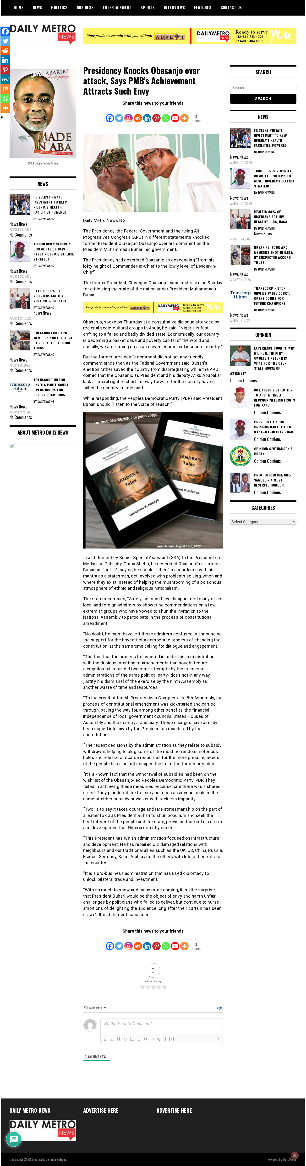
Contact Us (231, 7)
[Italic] (112, 1039)
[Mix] (5, 89)
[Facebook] (110, 115)
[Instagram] (128, 115)
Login (218, 1007)
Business (85, 7)
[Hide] (2, 117)
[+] (171, 1039)
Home (18, 7)
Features (202, 7)
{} (165, 1039)
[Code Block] (152, 1039)
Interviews (174, 7)
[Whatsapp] (166, 115)
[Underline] (118, 1039)
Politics (59, 7)
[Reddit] (138, 115)
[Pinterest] (156, 115)
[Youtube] (175, 115)
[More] (184, 115)
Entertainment (117, 7)
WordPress (289, 1159)
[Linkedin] (147, 115)
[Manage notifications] (295, 1155)
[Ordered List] (132, 1039)
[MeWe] (5, 79)
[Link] (158, 1039)
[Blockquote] (145, 1039)
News (37, 7)
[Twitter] (119, 115)
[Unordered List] (138, 1039)
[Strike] (125, 1039)
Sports (148, 7)
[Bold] (105, 1039)
